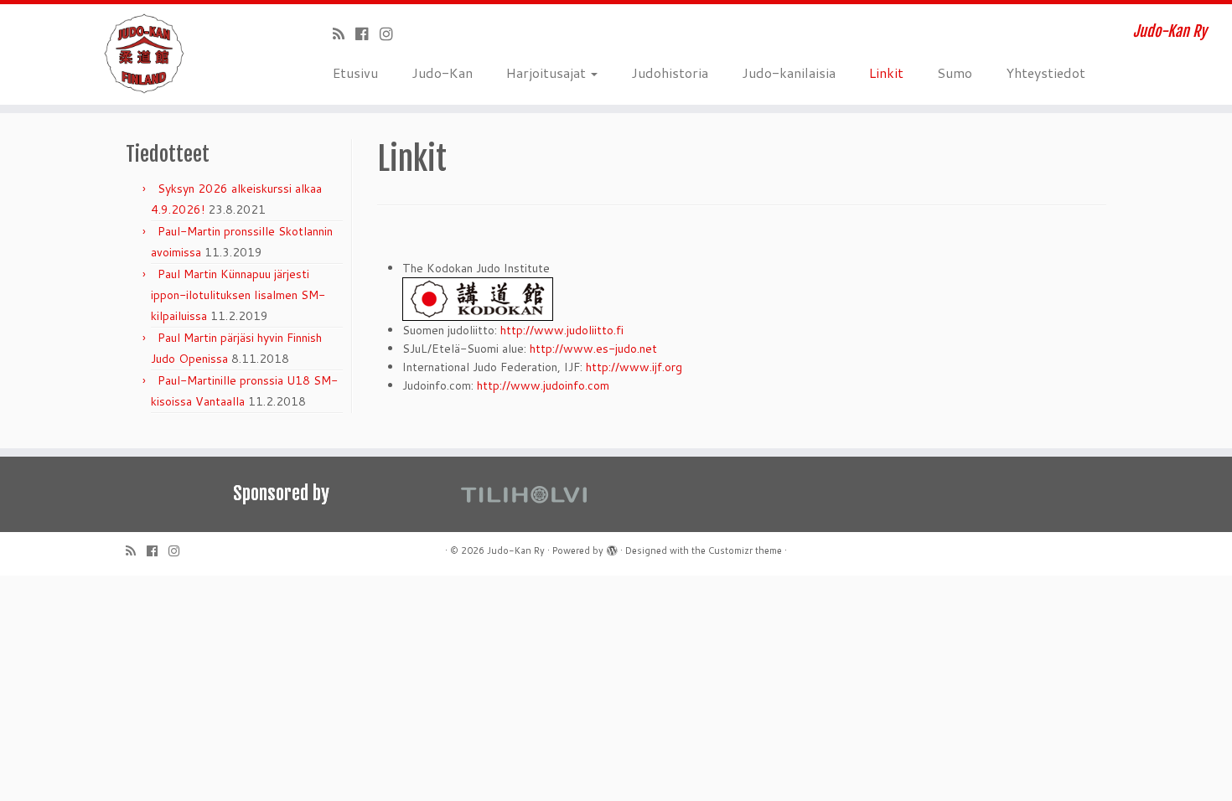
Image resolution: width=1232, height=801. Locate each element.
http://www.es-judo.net (593, 348)
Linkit (886, 72)
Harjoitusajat (547, 72)
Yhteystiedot (1045, 72)
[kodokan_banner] (477, 298)
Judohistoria (669, 72)
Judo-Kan (442, 72)
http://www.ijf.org (634, 367)
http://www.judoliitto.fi (562, 330)
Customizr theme (745, 550)
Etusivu (355, 72)
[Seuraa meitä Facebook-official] (367, 33)
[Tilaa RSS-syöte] (344, 33)
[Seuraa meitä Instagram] (392, 33)
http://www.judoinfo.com (543, 385)
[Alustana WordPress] (612, 547)
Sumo (954, 72)
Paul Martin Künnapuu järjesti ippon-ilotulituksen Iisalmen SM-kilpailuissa (238, 295)
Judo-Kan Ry (516, 550)
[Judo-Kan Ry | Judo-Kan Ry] (142, 54)
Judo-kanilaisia (789, 72)
